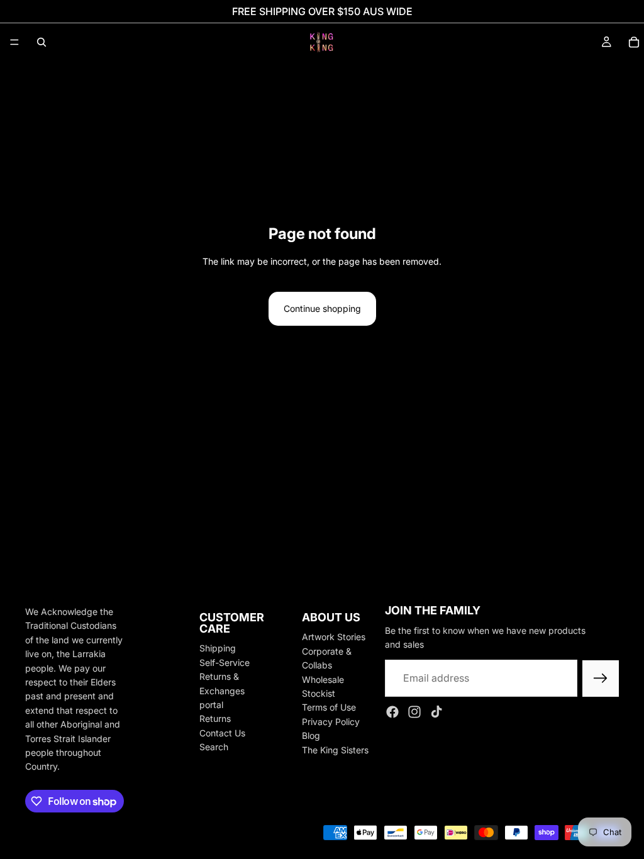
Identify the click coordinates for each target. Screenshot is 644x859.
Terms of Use (329, 707)
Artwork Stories (333, 637)
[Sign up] (600, 678)
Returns (215, 719)
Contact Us (222, 733)
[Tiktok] (436, 712)
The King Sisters (335, 750)
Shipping (217, 648)
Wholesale (323, 679)
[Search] (41, 42)
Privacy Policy (331, 721)
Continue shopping (322, 308)
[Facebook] (392, 712)
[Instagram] (414, 712)
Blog (311, 735)
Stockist (318, 693)
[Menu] (14, 42)
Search (213, 746)
